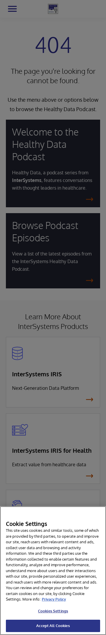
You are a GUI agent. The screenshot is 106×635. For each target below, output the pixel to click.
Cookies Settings (53, 611)
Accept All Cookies (52, 625)
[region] (53, 570)
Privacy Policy (54, 599)
